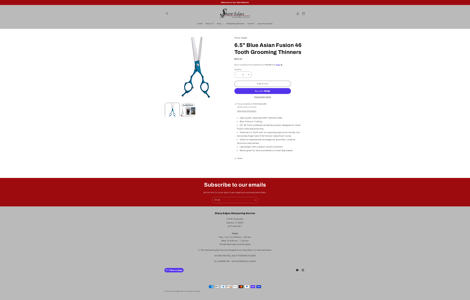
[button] (167, 13)
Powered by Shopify (193, 291)
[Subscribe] (255, 200)
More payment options (262, 97)
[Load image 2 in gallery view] (188, 110)
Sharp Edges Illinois (178, 291)
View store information (246, 111)
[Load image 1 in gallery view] (172, 110)
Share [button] (239, 158)
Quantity (237, 69)
